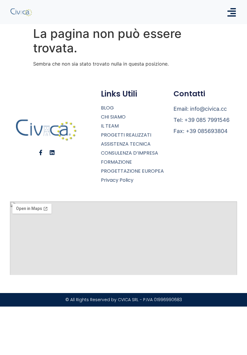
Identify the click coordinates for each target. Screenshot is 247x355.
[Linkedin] (52, 152)
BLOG (107, 108)
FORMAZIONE (116, 162)
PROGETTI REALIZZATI (126, 135)
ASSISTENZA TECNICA (126, 144)
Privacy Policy (117, 180)
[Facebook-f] (40, 152)
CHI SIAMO (113, 117)
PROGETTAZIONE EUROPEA (132, 171)
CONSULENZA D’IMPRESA (129, 153)
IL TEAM (110, 126)
